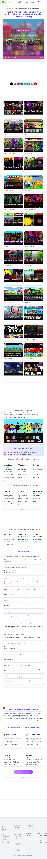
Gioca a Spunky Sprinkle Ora (23, 772)
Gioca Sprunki (26, 2)
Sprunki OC (17, 841)
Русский (40, 842)
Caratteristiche (29, 833)
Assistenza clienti (29, 823)
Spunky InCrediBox (20, 2)
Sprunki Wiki (17, 847)
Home (14, 1)
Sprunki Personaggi (17, 838)
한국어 (40, 837)
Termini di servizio (29, 828)
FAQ (29, 837)
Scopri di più (29, 831)
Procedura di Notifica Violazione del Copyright (6, 843)
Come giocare (29, 835)
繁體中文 (40, 833)
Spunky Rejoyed (17, 834)
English (40, 831)
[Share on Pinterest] (35, 83)
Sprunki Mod (17, 827)
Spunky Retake (17, 836)
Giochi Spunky (33, 2)
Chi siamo (30, 840)
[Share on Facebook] (15, 83)
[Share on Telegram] (28, 83)
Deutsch (40, 835)
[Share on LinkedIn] (21, 83)
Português (40, 840)
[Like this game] (40, 57)
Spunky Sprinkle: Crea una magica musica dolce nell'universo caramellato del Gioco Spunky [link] (22, 8)
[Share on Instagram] (18, 83)
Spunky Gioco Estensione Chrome (5, 840)
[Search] (38, 2)
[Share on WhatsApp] (25, 83)
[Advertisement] (23, 70)
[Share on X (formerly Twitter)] (11, 83)
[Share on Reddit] (32, 83)
